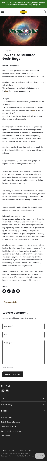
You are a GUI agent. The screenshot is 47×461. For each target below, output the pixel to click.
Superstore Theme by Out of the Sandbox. (14, 456)
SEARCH (3, 450)
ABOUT (31, 450)
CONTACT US (22, 450)
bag (6, 91)
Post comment (12, 374)
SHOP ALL (12, 450)
